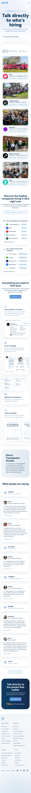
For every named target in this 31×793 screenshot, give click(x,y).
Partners (17, 762)
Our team (17, 755)
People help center (6, 755)
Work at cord (18, 760)
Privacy (3, 770)
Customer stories (17, 733)
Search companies (6, 741)
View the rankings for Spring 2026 (14, 212)
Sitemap (3, 762)
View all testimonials (15, 672)
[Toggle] (17, 11)
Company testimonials (19, 736)
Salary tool (15, 726)
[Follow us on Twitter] (18, 770)
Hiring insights (16, 743)
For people (4, 726)
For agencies (4, 731)
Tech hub (15, 741)
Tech (6, 51)
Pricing (3, 738)
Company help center (6, 753)
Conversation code (20, 765)
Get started (14, 296)
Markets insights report (19, 745)
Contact (3, 760)
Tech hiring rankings (18, 731)
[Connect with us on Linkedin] (24, 770)
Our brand (17, 757)
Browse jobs (4, 765)
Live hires (15, 729)
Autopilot (5, 733)
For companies (5, 729)
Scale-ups (23, 51)
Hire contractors (5, 736)
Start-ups (14, 51)
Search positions (5, 743)
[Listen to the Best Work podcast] (27, 770)
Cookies (13, 770)
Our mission (18, 753)
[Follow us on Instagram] (21, 770)
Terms (7, 770)
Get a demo (4, 757)
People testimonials (18, 738)
